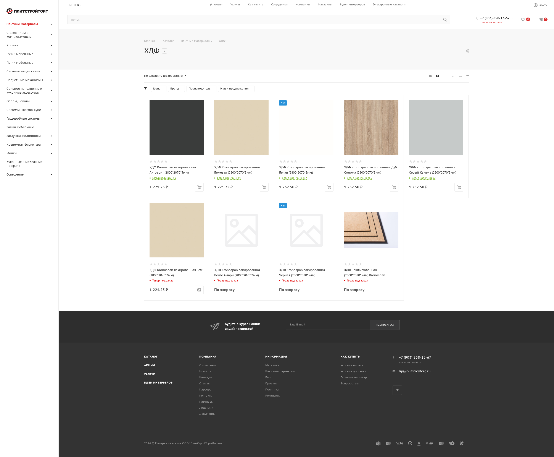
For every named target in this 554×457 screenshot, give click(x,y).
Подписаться (385, 324)
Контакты (206, 395)
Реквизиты (272, 395)
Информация (276, 356)
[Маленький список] (431, 75)
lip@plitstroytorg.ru (415, 371)
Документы (207, 414)
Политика (272, 389)
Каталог (151, 356)
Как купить (350, 356)
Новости (205, 371)
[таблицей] (467, 75)
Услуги (150, 374)
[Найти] (445, 19)
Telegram (397, 390)
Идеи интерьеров (158, 382)
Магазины (272, 365)
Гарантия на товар (354, 377)
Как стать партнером (280, 371)
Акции (149, 365)
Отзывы (204, 383)
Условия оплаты (352, 365)
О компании (207, 365)
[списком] (461, 75)
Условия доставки (353, 371)
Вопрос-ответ (350, 383)
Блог (268, 377)
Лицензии (206, 408)
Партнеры (206, 401)
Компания (207, 356)
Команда (205, 377)
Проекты (271, 383)
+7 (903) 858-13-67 (495, 18)
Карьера (205, 389)
